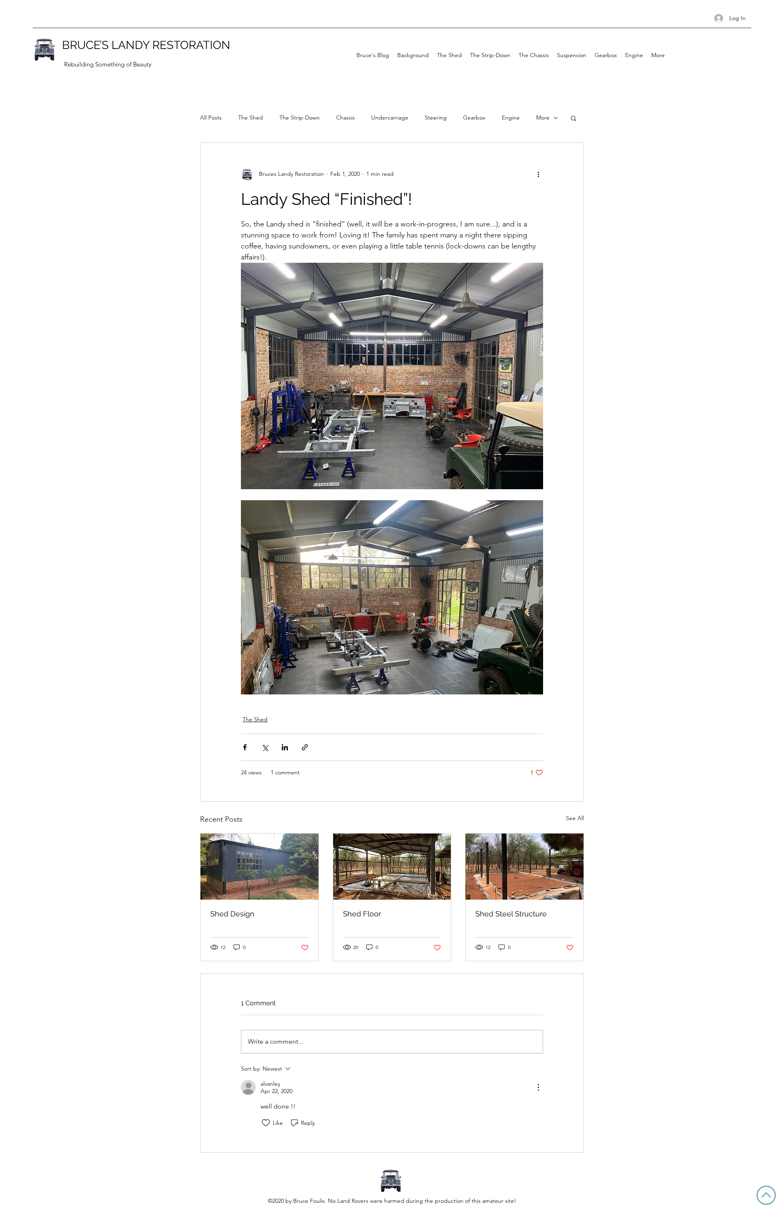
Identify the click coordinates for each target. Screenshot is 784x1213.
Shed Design (232, 913)
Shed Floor (362, 913)
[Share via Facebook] (245, 747)
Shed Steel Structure (511, 913)
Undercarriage (389, 117)
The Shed (250, 117)
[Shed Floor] (392, 867)
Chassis (345, 117)
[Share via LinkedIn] (285, 747)
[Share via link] (305, 747)
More (543, 117)
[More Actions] (538, 1087)
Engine (511, 117)
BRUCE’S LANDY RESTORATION (146, 45)
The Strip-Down (299, 117)
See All (575, 818)
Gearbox (474, 117)
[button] (573, 118)
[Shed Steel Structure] (525, 867)
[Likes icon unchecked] (266, 1123)
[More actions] (538, 174)
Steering (436, 117)
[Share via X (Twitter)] (265, 747)
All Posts (211, 117)
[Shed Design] (259, 867)
